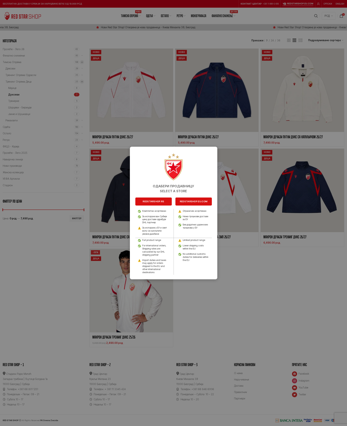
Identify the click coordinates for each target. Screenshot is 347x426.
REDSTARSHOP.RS (153, 201)
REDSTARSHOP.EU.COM (193, 201)
